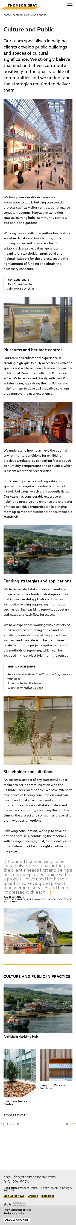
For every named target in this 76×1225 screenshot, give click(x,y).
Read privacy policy (14, 1213)
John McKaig (15, 289)
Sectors (17, 15)
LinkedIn (33, 1196)
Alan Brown (14, 284)
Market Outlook (33, 688)
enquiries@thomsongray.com (30, 1177)
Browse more (14, 1115)
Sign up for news (14, 1196)
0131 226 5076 (16, 1182)
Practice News (32, 683)
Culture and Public (35, 15)
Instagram (47, 1196)
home (7, 15)
